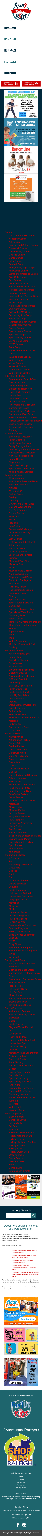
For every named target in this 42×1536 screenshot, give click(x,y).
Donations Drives (17, 1119)
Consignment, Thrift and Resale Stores (25, 974)
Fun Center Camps (18, 270)
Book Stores (15, 966)
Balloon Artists (16, 743)
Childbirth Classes (18, 672)
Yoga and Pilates (17, 1110)
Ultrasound (14, 730)
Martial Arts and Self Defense (23, 1052)
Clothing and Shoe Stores (21, 969)
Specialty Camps (17, 334)
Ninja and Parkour (18, 1055)
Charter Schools (17, 382)
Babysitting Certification (20, 864)
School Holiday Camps (20, 324)
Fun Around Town (13, 474)
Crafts (12, 874)
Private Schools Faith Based (23, 417)
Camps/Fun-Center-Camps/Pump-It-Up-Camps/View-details (24, 1251)
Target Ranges (16, 618)
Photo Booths (15, 826)
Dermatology (15, 682)
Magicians (14, 803)
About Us (21, 1479)
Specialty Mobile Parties (21, 842)
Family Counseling (18, 688)
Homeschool (15, 395)
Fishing (12, 519)
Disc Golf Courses (18, 510)
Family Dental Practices (20, 692)
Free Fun (13, 522)
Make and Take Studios (20, 561)
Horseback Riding (17, 1046)
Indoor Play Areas (18, 551)
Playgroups (14, 462)
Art (10, 861)
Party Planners (16, 819)
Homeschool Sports (19, 1043)
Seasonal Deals (16, 1161)
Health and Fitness (18, 1036)
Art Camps (14, 241)
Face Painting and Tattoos (22, 784)
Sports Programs (13, 1008)
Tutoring (13, 430)
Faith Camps (15, 261)
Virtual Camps (16, 363)
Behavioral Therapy (18, 660)
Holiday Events (16, 1139)
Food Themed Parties (19, 787)
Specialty (13, 937)
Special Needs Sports (19, 1071)
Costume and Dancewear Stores (25, 979)
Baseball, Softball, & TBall (22, 1014)
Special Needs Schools (20, 423)
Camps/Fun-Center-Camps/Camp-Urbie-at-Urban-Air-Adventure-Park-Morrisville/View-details (25, 1274)
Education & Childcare (16, 375)
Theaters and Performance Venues (22, 626)
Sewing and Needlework (21, 931)
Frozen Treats (16, 985)
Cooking (13, 870)
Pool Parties (15, 829)
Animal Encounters (18, 484)
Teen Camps (15, 347)
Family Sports (16, 1024)
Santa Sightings (17, 1158)
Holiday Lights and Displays (22, 1142)
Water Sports (15, 1107)
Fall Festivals (15, 1123)
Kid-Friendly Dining (18, 988)
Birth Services (16, 666)
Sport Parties (15, 845)
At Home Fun (15, 490)
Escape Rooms (16, 513)
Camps (8, 232)
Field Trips (14, 516)
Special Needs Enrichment (22, 934)
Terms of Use (21, 1485)
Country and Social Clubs (21, 503)
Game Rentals (16, 797)
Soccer (12, 1068)
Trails (11, 637)
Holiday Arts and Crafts (20, 1135)
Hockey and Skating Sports (22, 1040)
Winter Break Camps (19, 372)
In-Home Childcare (18, 398)
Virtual (12, 953)
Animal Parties (16, 736)
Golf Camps (15, 280)
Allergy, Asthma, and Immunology (19, 655)
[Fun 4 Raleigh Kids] (21, 11)
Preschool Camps (18, 318)
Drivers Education (18, 883)
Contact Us (21, 1482)
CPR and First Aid (18, 679)
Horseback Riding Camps (21, 289)
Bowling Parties (16, 746)
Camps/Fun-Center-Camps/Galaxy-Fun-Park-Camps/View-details (24, 1256)
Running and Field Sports (21, 1065)
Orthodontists (16, 711)
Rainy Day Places (17, 586)
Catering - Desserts (18, 755)
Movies (12, 567)
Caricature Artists (17, 752)
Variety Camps (16, 359)
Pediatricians (15, 723)
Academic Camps (17, 238)
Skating (12, 596)
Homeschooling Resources (22, 452)
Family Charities (17, 439)
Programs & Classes (15, 854)
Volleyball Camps (17, 366)
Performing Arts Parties (20, 822)
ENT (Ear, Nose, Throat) (21, 685)
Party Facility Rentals (19, 816)
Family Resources (14, 433)
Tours (11, 634)
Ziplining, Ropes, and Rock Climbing (22, 645)
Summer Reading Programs (23, 950)
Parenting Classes (18, 918)
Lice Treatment (16, 698)
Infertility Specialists (19, 695)
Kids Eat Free (15, 992)
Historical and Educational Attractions (22, 543)
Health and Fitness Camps (22, 286)
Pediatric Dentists (17, 714)
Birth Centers (15, 663)
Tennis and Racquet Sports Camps (22, 352)
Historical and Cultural (20, 893)
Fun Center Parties (18, 794)
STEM (12, 941)
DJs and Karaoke (17, 778)
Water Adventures (18, 640)
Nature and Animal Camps (22, 305)
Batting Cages (16, 494)
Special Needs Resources (21, 468)
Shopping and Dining (15, 960)
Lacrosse (13, 1049)
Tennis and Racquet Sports (22, 1097)
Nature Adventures (18, 573)
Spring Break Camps (19, 340)
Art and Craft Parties (19, 739)
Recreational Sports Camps (22, 321)
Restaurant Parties (18, 832)
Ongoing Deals (16, 1154)
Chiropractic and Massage (22, 676)
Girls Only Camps (18, 277)
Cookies (13, 771)
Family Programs (17, 890)
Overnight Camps (17, 308)
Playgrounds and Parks (20, 577)
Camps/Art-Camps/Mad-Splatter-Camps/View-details (22, 1261)
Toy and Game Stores (20, 1004)
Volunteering (15, 957)
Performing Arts (17, 921)
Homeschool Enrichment (21, 896)
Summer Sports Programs (22, 1087)
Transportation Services (21, 427)
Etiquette (13, 886)
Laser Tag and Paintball (20, 554)
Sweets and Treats (18, 1001)
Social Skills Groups (19, 465)
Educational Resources (20, 388)
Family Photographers (20, 446)
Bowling (13, 497)
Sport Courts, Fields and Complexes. (21, 604)
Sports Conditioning (18, 1078)
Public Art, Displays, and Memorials (21, 582)
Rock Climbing (16, 1062)
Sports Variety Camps (20, 337)
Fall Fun (13, 1126)
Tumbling (13, 1100)
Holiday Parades (17, 1145)
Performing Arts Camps (20, 315)
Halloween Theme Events (21, 1132)
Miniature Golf (16, 564)
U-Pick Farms (15, 1167)
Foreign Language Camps (22, 267)
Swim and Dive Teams (20, 1091)
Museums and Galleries (20, 570)
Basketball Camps (18, 248)
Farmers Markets (17, 982)
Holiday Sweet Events (20, 1151)
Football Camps (17, 264)
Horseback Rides (17, 548)
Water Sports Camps (19, 369)
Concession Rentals (19, 768)
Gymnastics (15, 1033)
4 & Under (14, 858)
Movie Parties (16, 806)
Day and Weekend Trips (21, 506)
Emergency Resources (20, 436)
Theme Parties (16, 848)
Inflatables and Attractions (22, 800)
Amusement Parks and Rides (23, 481)
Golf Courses (15, 538)
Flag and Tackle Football (21, 1027)
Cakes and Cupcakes (19, 749)
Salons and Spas (17, 593)
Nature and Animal (18, 912)
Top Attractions (16, 631)
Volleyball (13, 1103)
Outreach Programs (19, 915)
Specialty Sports (17, 1075)
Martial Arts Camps (18, 299)
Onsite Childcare (17, 401)
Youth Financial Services (21, 471)
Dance (12, 877)
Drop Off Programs (18, 385)
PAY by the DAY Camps (20, 312)
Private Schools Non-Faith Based (25, 420)
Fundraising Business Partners (24, 449)
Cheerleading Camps (19, 251)
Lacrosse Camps (17, 293)
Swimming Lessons (18, 1094)
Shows (12, 1164)
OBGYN (13, 701)
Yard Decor (14, 851)
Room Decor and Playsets (22, 998)
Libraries (13, 557)
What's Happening (14, 1113)
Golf (11, 1030)
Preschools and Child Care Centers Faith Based (22, 406)
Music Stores (15, 995)
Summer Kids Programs (21, 947)
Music (12, 909)
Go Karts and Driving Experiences (19, 534)
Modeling (13, 905)
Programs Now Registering (22, 925)
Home (21, 1477)
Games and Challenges (20, 529)
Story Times (15, 944)
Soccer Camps (16, 328)
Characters (14, 762)
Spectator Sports (17, 599)
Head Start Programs (19, 391)
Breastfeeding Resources (21, 669)
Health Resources (14, 650)
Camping (13, 500)
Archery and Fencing (19, 1011)
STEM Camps (16, 344)
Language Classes (18, 899)
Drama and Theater (18, 880)
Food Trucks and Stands (21, 790)
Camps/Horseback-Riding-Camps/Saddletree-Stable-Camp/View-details (24, 1267)
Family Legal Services (20, 443)
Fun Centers (15, 526)
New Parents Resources (21, 455)
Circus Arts (14, 867)
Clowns (12, 765)
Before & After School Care (22, 379)
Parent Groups (16, 459)
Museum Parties (17, 810)
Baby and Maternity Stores (22, 963)
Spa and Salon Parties (20, 838)
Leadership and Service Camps (24, 296)
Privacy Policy (21, 1487)
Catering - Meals (17, 759)
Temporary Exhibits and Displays (25, 621)
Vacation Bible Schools (20, 356)
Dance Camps (16, 257)
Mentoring (14, 902)
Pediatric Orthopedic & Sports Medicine (24, 719)
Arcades (13, 487)
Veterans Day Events (19, 1170)
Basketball (14, 1017)
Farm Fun (13, 1129)
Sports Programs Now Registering (20, 1083)
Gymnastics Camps (18, 283)
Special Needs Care (19, 727)
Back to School (16, 1116)
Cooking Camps (17, 254)
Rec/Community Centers (21, 589)
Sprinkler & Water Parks (21, 612)
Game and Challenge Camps (23, 273)
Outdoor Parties (17, 813)
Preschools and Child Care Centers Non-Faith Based (22, 412)
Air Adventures (16, 478)
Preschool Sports (17, 1059)
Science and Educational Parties (25, 835)
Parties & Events (13, 733)
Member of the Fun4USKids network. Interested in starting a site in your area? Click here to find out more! (21, 1498)
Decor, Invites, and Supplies (23, 774)
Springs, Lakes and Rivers (22, 609)
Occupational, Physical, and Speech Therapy (23, 706)
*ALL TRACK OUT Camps (22, 235)
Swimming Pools (17, 615)
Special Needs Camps (20, 331)
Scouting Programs (18, 928)
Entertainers (15, 781)
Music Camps (16, 302)
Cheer (12, 1020)
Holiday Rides (16, 1148)
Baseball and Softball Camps (23, 245)
